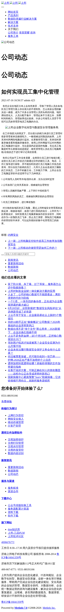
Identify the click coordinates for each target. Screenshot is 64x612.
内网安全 (13, 234)
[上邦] (32, 3)
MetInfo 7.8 (20, 607)
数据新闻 (13, 266)
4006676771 (7, 542)
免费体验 (6, 401)
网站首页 (13, 12)
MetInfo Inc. (49, 607)
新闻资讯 (13, 260)
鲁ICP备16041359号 (12, 602)
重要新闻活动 (16, 263)
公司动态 (13, 270)
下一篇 (32, 247)
